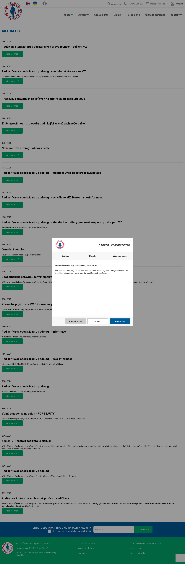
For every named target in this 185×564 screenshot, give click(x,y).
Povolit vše (120, 321)
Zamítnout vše (75, 321)
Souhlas (65, 256)
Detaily (92, 256)
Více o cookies (119, 256)
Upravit (98, 321)
